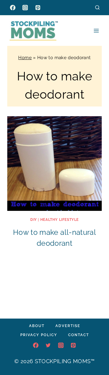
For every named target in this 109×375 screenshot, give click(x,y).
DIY (33, 220)
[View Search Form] (97, 7)
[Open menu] (96, 30)
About (37, 326)
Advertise (67, 326)
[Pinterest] (37, 7)
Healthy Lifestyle (59, 220)
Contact (78, 335)
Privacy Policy (38, 335)
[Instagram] (25, 7)
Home (24, 57)
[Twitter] (48, 345)
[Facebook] (12, 7)
